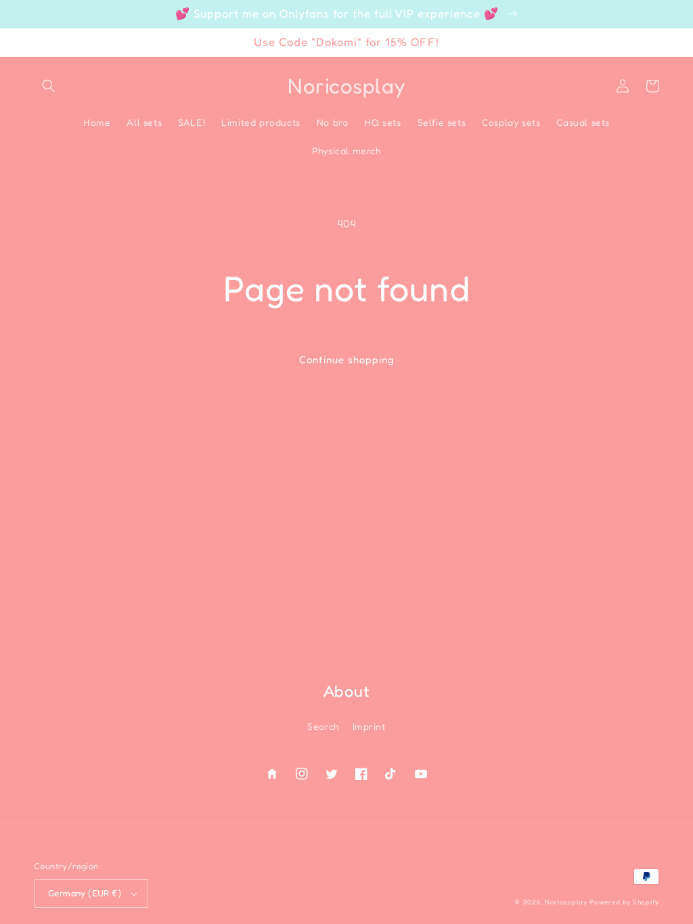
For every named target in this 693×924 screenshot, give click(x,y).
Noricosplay (566, 902)
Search (323, 726)
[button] (49, 86)
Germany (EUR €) (84, 892)
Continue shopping (346, 359)
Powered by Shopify (624, 902)
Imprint (369, 726)
